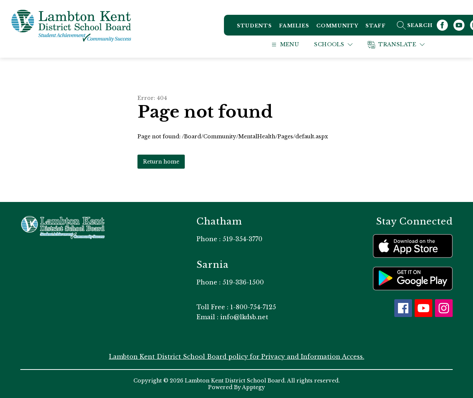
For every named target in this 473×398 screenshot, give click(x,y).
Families (294, 26)
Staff (375, 26)
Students (254, 26)
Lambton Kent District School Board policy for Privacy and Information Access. (236, 356)
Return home (161, 161)
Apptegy (253, 387)
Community (337, 26)
